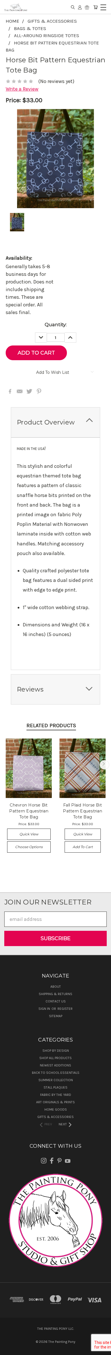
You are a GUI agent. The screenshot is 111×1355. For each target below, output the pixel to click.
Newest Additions (55, 1065)
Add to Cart (83, 847)
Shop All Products (55, 1058)
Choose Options (29, 847)
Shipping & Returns (55, 994)
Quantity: (56, 324)
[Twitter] (29, 391)
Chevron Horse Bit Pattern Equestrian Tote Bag (28, 811)
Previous (6, 764)
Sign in (44, 1009)
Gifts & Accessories (55, 1117)
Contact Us (56, 1001)
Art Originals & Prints (55, 1102)
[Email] (19, 391)
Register (65, 1009)
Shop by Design (55, 1051)
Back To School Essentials (55, 1073)
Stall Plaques (55, 1087)
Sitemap (55, 1016)
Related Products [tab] (51, 725)
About (55, 987)
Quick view (28, 834)
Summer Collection (55, 1080)
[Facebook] (10, 391)
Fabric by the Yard (55, 1095)
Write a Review (22, 89)
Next (104, 764)
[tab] (55, 422)
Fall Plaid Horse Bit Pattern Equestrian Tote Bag (82, 811)
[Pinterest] (39, 391)
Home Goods (55, 1109)
